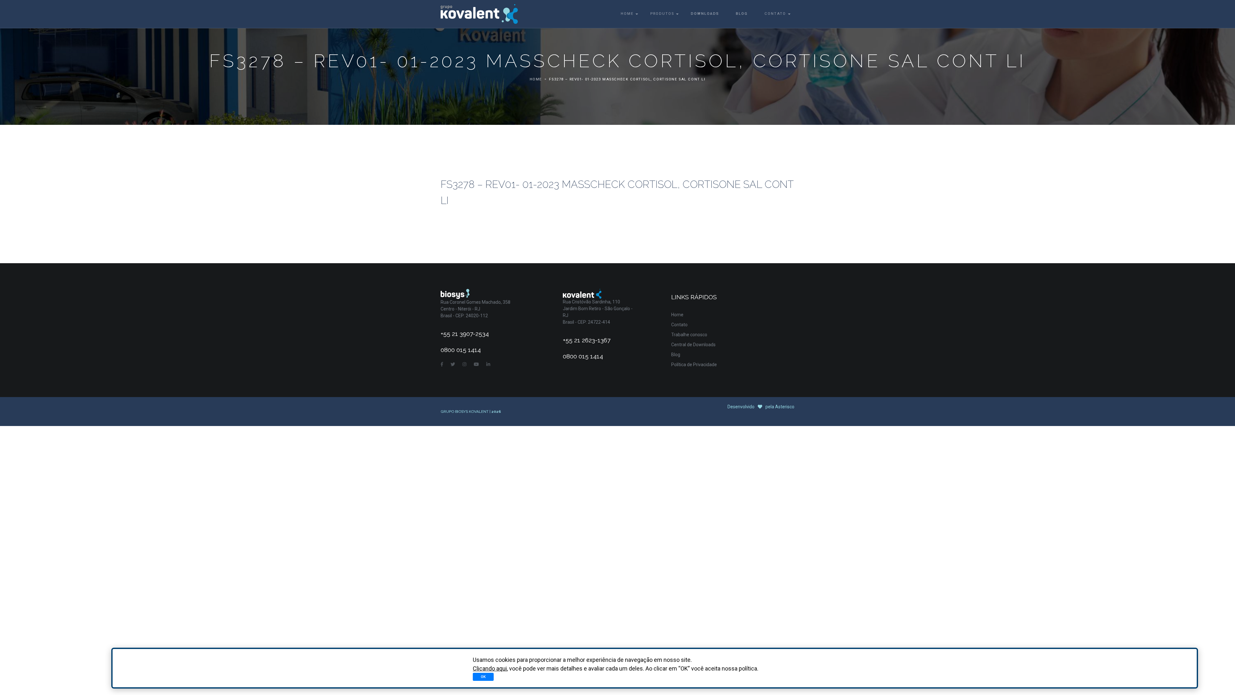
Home (627, 14)
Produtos (662, 14)
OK (483, 676)
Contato (775, 14)
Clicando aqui (490, 668)
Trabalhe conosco (689, 334)
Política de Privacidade (694, 364)
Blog (742, 14)
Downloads (705, 14)
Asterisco (784, 406)
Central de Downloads (693, 344)
